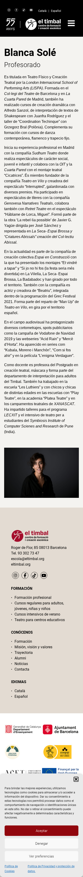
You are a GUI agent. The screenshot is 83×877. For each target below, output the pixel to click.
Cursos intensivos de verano (37, 614)
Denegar (41, 843)
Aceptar (41, 831)
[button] (76, 779)
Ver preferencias (41, 856)
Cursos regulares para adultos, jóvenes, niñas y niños (39, 606)
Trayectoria (24, 652)
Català (42, 11)
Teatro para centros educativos (40, 620)
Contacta (22, 669)
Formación (23, 641)
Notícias (21, 664)
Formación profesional (33, 597)
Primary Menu (71, 23)
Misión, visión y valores (33, 647)
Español (56, 11)
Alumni (20, 658)
